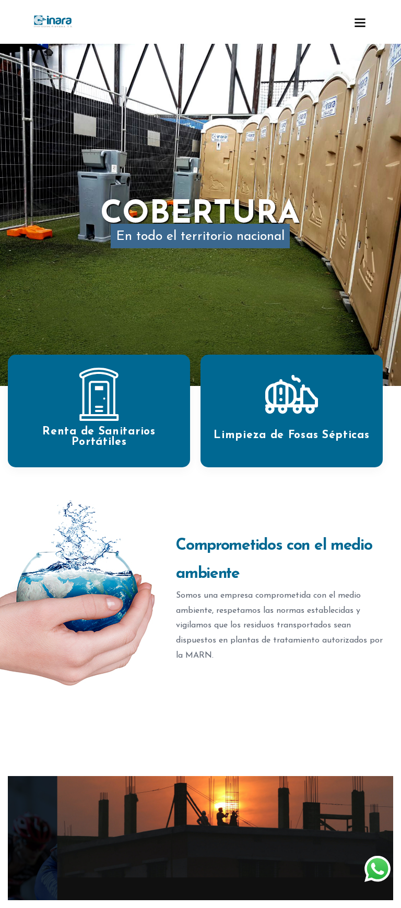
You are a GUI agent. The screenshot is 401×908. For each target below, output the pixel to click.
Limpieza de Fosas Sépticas (291, 435)
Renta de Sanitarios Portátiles (98, 436)
